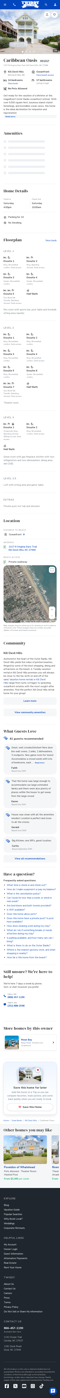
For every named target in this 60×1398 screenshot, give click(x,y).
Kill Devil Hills (31, 1120)
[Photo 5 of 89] (37, 51)
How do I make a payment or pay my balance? (31, 889)
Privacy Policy (11, 1307)
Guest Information (13, 1253)
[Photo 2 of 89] (26, 51)
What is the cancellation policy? (24, 893)
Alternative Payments (15, 1258)
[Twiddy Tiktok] (41, 1387)
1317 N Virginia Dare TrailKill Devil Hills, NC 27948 (23, 548)
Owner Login (10, 1249)
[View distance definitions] (24, 534)
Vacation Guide (12, 1209)
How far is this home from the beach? (27, 957)
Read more (10, 116)
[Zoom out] (52, 616)
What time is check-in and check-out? (26, 885)
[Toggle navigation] (5, 5)
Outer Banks (17, 1120)
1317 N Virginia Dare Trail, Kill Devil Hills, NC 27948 (26, 65)
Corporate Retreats (14, 1228)
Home (6, 1120)
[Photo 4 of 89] (33, 51)
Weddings (9, 1223)
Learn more (30, 700)
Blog (6, 1205)
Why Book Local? (13, 1218)
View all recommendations (30, 858)
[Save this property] (54, 15)
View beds (13, 83)
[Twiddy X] (17, 1387)
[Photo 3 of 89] (30, 51)
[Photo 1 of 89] (22, 51)
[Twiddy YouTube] (25, 1387)
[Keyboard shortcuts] (22, 621)
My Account (10, 1244)
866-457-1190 (13, 1328)
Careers (8, 1293)
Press (7, 1297)
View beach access (45, 75)
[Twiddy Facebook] (8, 1387)
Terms (53, 621)
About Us (9, 1284)
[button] (14, 4)
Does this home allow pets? (22, 914)
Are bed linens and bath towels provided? (29, 905)
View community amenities (30, 712)
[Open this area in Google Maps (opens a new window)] (9, 621)
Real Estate (10, 1262)
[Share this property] (47, 15)
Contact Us (10, 1288)
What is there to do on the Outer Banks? (28, 945)
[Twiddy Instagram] (34, 1387)
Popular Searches (13, 1214)
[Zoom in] (52, 610)
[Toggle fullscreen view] (52, 570)
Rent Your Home (13, 1267)
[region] (30, 594)
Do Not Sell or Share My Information (23, 1311)
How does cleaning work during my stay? (28, 925)
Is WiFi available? (16, 909)
